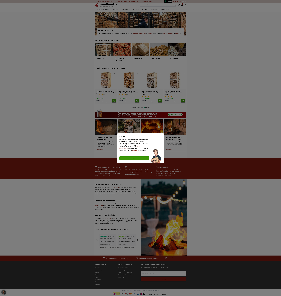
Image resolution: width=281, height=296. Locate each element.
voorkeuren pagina (124, 154)
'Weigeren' (134, 150)
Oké (134, 158)
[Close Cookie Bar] (162, 135)
